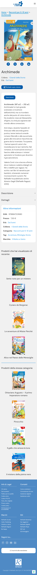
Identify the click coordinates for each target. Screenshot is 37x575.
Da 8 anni (9, 80)
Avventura (12, 235)
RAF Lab (22, 529)
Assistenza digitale (25, 494)
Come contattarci (25, 489)
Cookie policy (5, 505)
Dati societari (5, 491)
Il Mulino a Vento (18, 239)
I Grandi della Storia (17, 77)
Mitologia (21, 235)
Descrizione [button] (7, 193)
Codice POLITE (5, 498)
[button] (35, 3)
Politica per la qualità (7, 494)
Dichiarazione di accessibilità (6, 508)
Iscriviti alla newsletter (19, 550)
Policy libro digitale (6, 501)
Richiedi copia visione (13, 87)
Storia (28, 235)
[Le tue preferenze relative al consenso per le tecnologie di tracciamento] (34, 572)
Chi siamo (4, 489)
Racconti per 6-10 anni (23, 231)
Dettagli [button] (5, 200)
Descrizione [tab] (10, 97)
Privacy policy (5, 503)
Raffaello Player (24, 527)
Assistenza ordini (25, 496)
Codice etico (5, 496)
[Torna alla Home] (18, 3)
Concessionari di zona (26, 491)
